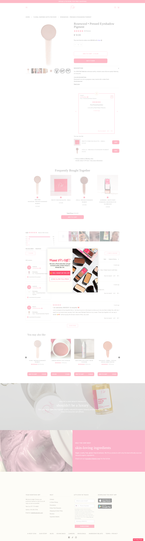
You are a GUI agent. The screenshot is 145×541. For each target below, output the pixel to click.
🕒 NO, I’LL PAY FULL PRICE (60, 279)
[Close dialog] (95, 250)
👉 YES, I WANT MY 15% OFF (60, 273)
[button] (138, 539)
